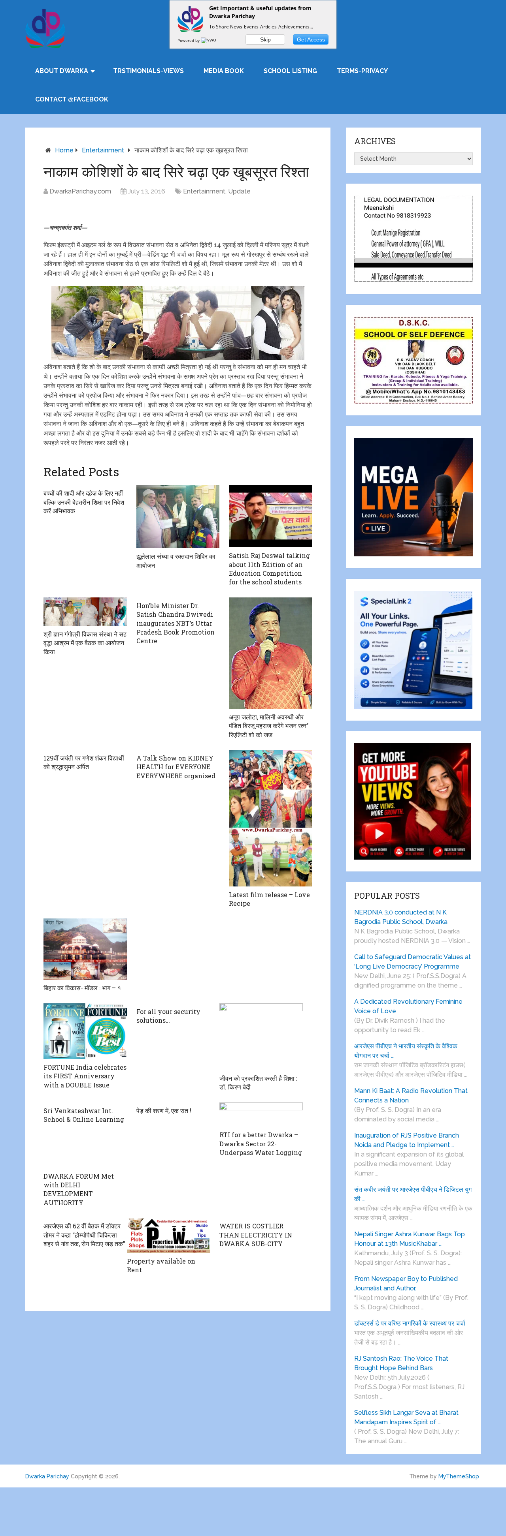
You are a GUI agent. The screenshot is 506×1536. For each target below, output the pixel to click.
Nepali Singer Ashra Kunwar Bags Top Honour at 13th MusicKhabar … (409, 1238)
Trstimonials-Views (148, 71)
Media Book (224, 71)
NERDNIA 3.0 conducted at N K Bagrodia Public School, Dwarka (400, 917)
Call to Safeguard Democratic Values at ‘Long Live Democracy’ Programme (412, 961)
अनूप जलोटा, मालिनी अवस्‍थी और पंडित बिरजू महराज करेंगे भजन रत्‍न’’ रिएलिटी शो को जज (268, 726)
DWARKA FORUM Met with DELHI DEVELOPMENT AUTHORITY (78, 1189)
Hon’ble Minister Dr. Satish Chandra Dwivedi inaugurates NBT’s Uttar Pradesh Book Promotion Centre (175, 623)
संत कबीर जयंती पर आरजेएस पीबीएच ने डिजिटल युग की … (413, 1194)
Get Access (311, 39)
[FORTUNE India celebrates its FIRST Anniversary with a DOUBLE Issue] (85, 1031)
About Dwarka (61, 71)
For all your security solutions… (168, 1015)
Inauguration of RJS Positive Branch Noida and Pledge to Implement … (406, 1140)
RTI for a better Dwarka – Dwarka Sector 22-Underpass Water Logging (260, 1143)
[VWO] (209, 40)
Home (64, 150)
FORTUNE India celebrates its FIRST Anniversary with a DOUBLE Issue (84, 1076)
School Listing (290, 71)
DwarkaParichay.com (80, 191)
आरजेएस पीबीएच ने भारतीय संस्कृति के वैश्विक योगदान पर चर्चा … (405, 1050)
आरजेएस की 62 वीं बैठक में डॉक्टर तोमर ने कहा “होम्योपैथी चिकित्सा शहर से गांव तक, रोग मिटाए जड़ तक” (84, 1235)
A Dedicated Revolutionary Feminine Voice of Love (408, 1006)
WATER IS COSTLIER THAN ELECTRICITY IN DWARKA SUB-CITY (255, 1235)
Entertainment (103, 150)
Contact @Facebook (71, 99)
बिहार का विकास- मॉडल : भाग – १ (82, 988)
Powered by (189, 40)
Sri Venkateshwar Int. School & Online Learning (83, 1114)
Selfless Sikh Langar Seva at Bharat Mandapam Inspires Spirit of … (406, 1417)
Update (239, 191)
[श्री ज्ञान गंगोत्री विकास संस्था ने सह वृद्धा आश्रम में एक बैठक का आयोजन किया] (85, 611)
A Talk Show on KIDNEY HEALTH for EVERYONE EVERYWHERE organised (175, 767)
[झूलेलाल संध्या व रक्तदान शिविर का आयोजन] (178, 516)
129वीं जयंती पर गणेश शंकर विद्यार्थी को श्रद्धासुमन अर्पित (83, 762)
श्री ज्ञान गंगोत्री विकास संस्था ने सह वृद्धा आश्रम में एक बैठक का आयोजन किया (84, 643)
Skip (265, 39)
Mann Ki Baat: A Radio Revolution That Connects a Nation (411, 1095)
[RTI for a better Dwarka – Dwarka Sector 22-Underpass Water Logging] (261, 1114)
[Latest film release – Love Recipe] (270, 818)
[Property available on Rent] (168, 1235)
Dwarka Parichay (47, 1476)
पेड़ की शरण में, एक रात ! (163, 1110)
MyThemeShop (458, 1476)
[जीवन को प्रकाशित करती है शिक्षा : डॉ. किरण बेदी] (261, 1036)
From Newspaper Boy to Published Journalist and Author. (406, 1283)
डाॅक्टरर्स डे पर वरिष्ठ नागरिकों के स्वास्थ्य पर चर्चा (409, 1323)
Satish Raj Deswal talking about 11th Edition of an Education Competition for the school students (269, 568)
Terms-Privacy (362, 71)
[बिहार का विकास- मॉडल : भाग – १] (85, 949)
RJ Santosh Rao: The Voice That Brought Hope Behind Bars (401, 1363)
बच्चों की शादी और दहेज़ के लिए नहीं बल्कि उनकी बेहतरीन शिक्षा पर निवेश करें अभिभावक (83, 502)
